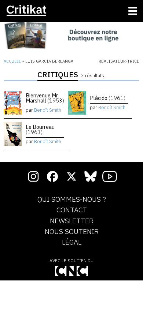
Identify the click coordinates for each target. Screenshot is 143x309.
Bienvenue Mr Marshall (45, 98)
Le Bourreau (40, 129)
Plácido (107, 97)
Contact (71, 210)
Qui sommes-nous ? (71, 200)
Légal (71, 242)
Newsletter (72, 221)
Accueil (12, 61)
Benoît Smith (47, 110)
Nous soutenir (72, 232)
